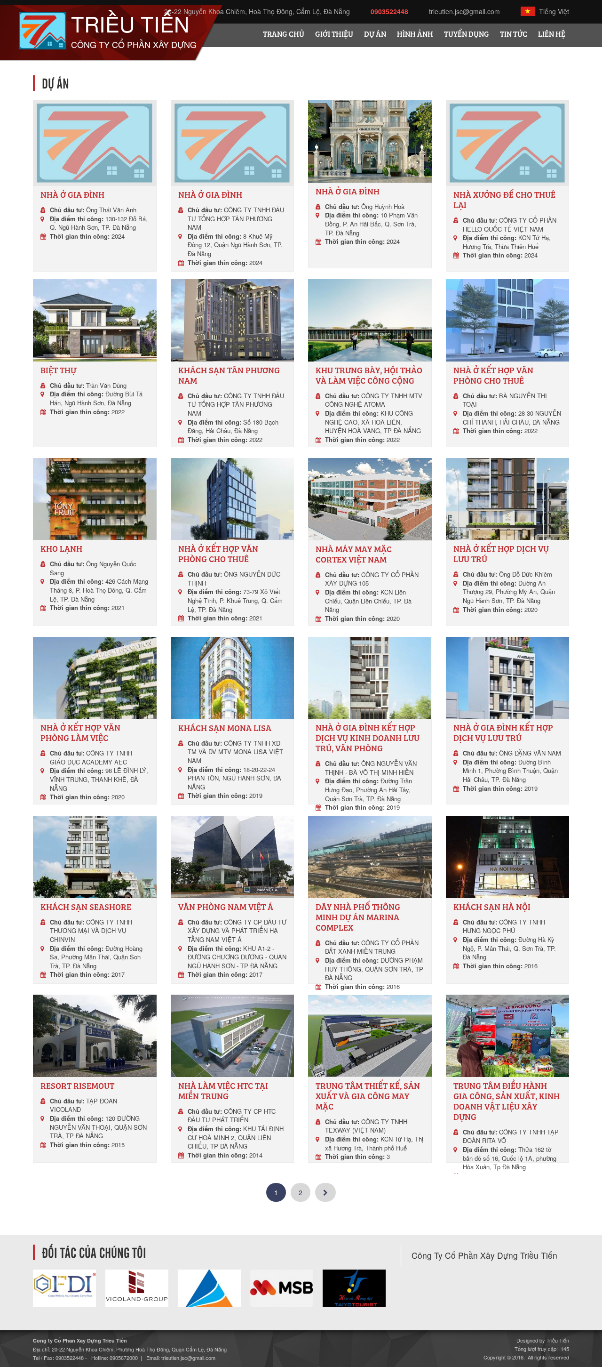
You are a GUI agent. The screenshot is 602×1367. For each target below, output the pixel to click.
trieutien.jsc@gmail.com (464, 11)
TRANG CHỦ (283, 35)
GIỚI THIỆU (334, 35)
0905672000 (124, 1357)
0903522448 (389, 11)
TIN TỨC (513, 35)
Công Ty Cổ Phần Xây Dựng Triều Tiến (484, 1255)
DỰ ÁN (375, 35)
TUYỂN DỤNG (466, 35)
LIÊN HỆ (551, 35)
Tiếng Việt (553, 11)
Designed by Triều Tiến (542, 1340)
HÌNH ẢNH (415, 35)
